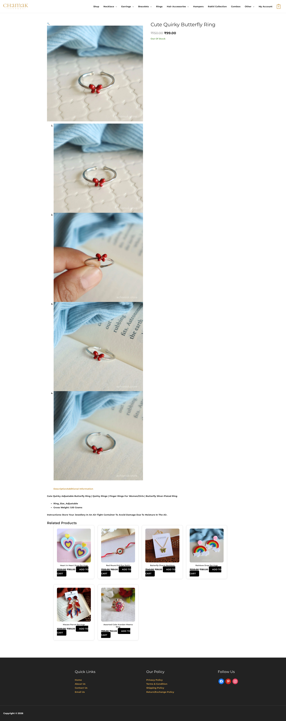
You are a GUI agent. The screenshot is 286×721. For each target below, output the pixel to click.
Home (78, 680)
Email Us (80, 692)
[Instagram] (235, 681)
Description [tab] (60, 488)
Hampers (198, 6)
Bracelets (143, 6)
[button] (48, 23)
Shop (96, 6)
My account (265, 6)
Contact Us (81, 687)
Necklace (108, 6)
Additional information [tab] (80, 488)
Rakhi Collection (217, 6)
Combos (235, 6)
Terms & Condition (156, 684)
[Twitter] (228, 681)
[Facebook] (221, 681)
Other (248, 6)
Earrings (126, 6)
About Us (80, 684)
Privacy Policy (154, 680)
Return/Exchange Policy (160, 692)
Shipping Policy (155, 687)
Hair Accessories (176, 6)
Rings (159, 6)
